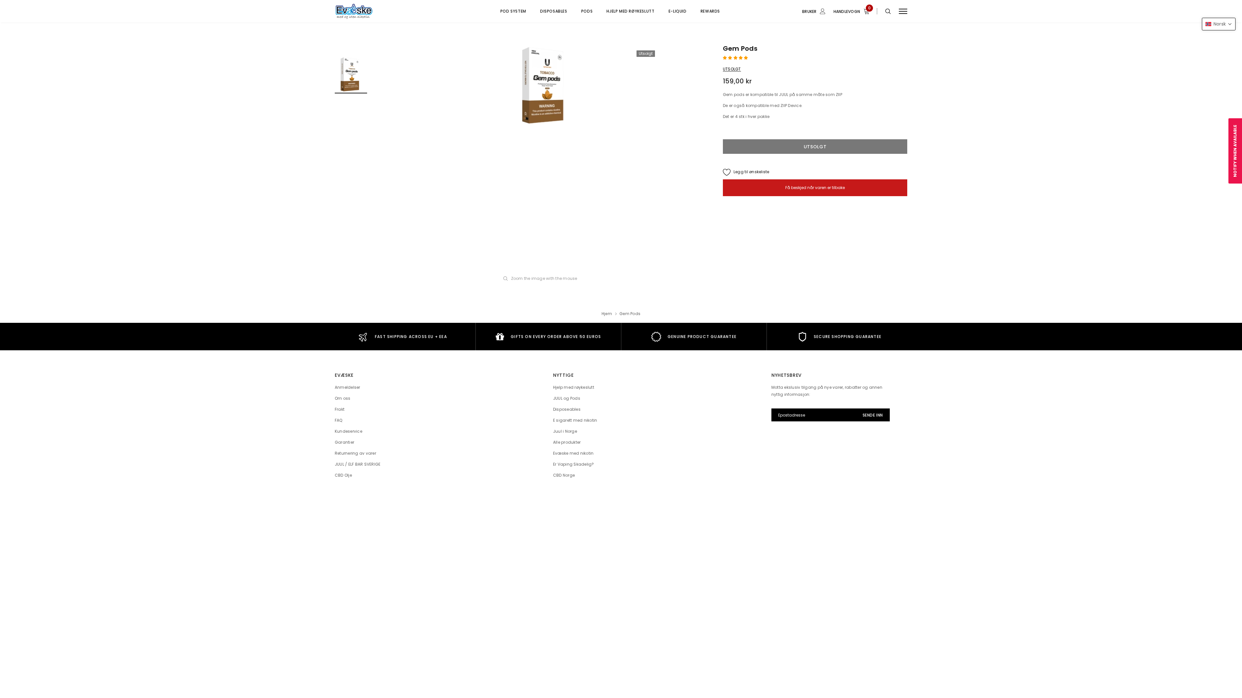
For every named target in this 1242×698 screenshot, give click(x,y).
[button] (736, 57)
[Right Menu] (903, 11)
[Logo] (384, 11)
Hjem (607, 313)
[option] (545, 86)
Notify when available (1235, 151)
